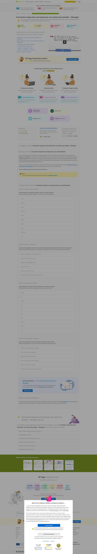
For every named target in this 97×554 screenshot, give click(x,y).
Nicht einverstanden (49, 534)
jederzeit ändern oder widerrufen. (36, 519)
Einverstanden (49, 525)
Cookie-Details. (66, 510)
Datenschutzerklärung (54, 510)
